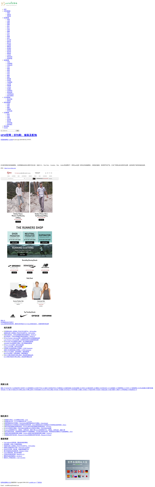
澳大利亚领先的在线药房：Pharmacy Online (16, 451)
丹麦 (8, 29)
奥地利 (9, 48)
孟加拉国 (9, 92)
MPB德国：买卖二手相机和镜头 (13, 444)
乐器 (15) (99, 389)
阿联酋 (9, 85)
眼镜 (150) (99, 388)
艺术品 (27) (69, 389)
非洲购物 (6, 112)
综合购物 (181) (78, 388)
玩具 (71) (5, 389)
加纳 (8, 117)
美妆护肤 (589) (19, 388)
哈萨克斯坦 (10, 95)
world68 (11, 139)
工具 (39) (45, 389)
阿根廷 (9, 109)
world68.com (32, 482)
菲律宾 (9, 80)
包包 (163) (85, 388)
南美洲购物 (7, 102)
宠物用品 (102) (136, 388)
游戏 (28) (63, 389)
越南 (8, 75)
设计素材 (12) (113, 389)
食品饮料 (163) (92, 388)
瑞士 (8, 26)
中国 (8, 61)
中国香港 (9, 63)
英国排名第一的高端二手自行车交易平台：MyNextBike (19, 446)
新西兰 (9, 100)
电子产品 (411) (41, 388)
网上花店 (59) (24, 389)
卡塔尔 (9, 87)
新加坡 (9, 78)
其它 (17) (87, 389)
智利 (8, 105)
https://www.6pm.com (10, 168)
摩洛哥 (9, 121)
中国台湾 (9, 65)
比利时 (9, 45)
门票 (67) (10, 389)
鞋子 (12, 322)
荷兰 (8, 28)
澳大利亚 (9, 99)
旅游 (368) (48, 388)
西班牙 (9, 41)
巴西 (8, 104)
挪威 (8, 31)
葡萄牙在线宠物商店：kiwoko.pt (13, 456)
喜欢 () (3, 320)
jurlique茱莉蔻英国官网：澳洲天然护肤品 (12, 324)
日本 (8, 67)
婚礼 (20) (82, 389)
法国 (8, 21)
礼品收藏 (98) (144, 388)
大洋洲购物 (7, 97)
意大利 (9, 39)
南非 (8, 114)
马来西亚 (9, 82)
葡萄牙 (9, 46)
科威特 (9, 89)
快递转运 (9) (133, 389)
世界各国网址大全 (6, 482)
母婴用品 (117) (122, 388)
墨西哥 (9, 16)
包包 (2, 322)
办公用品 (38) (52, 389)
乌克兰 (9, 55)
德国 (8, 23)
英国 (8, 19)
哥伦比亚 (9, 111)
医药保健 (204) (70, 388)
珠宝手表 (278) (55, 388)
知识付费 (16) (93, 389)
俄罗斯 (9, 50)
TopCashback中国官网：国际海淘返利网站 (16, 442)
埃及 (8, 116)
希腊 (8, 36)
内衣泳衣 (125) (106, 388)
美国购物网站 (4, 139)
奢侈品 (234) (62, 388)
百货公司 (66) (16, 389)
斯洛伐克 (9, 56)
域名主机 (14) (106, 389)
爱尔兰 (9, 43)
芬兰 (8, 33)
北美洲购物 (7, 11)
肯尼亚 (9, 119)
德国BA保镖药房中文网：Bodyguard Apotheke (17, 447)
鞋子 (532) (25, 388)
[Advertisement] (49, 152)
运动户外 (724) (10, 388)
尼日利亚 (9, 122)
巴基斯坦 (9, 90)
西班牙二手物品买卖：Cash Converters (14, 457)
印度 (8, 72)
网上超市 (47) (32, 389)
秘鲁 (8, 107)
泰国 (8, 70)
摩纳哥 (9, 53)
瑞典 (8, 24)
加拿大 (9, 14)
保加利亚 (9, 58)
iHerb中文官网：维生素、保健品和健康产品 (16, 449)
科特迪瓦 (9, 124)
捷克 (8, 38)
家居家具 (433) (32, 388)
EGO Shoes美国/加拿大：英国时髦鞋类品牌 (36, 324)
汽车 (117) (129, 388)
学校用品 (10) (126, 389)
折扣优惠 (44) (39, 389)
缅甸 (8, 77)
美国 (8, 12)
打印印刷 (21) (76, 389)
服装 (4, 322)
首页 (5, 9)
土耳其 (9, 83)
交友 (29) (58, 389)
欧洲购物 (6, 17)
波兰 (8, 34)
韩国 (8, 68)
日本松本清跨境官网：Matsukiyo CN (14, 454)
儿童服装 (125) (114, 388)
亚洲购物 (6, 60)
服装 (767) (3, 388)
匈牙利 (9, 51)
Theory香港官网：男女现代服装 (13, 452)
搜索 (18, 130)
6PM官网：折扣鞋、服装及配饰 (19, 135)
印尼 (8, 73)
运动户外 (8, 322)
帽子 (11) (119, 389)
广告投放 (39, 482)
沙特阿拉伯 (10, 94)
